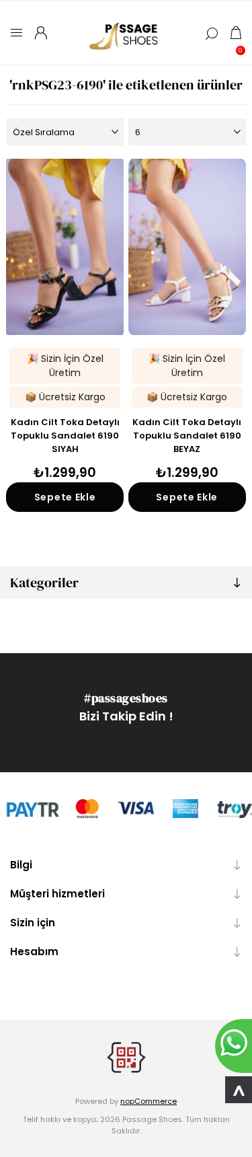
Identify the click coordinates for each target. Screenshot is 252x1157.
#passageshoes (126, 697)
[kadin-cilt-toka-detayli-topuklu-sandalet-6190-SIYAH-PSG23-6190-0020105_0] (65, 247)
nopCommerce (148, 1101)
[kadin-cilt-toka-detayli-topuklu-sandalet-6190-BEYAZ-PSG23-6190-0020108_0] (187, 247)
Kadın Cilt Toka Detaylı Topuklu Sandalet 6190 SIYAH (65, 435)
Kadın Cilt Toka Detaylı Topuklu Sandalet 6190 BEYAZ (186, 435)
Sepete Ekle (65, 497)
